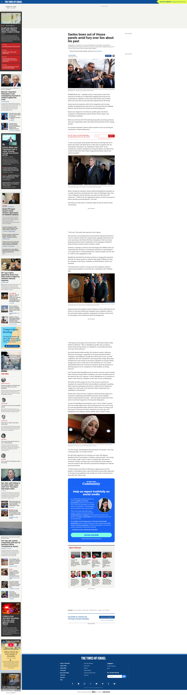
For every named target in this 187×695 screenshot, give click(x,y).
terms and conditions (88, 663)
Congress (100, 610)
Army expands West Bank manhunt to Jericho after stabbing (10, 67)
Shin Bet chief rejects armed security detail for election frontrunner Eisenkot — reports (15, 116)
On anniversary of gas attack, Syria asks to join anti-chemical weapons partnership (10, 251)
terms (110, 138)
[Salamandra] (106, 691)
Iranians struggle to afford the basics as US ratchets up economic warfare (14, 573)
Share (109, 55)
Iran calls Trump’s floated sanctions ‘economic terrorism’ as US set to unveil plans (14, 584)
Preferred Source (98, 51)
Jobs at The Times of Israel (89, 672)
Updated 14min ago (10, 25)
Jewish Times (63, 665)
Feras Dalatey (11, 206)
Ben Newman (3, 459)
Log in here (111, 620)
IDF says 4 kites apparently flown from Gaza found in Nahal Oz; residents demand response (10, 276)
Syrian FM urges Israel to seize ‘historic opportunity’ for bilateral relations (10, 212)
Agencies (5, 246)
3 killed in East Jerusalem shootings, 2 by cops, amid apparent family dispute (10, 620)
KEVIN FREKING (72, 55)
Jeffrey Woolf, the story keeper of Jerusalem (11, 654)
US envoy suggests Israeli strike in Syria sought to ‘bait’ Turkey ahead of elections (86, 562)
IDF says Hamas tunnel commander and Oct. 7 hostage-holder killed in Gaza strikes (14, 308)
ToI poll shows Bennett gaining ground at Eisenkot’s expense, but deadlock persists (14, 126)
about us (86, 668)
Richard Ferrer (4, 420)
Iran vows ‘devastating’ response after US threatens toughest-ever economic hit (14, 594)
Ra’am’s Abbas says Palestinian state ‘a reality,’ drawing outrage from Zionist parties (96, 582)
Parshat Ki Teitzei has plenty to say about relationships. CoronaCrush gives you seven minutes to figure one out (11, 410)
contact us (86, 675)
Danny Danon (3, 439)
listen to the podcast (12, 346)
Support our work (91, 535)
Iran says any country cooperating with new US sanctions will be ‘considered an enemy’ (75, 562)
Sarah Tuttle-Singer (11, 658)
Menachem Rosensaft (5, 383)
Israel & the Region (77, 610)
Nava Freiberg (11, 246)
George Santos (85, 610)
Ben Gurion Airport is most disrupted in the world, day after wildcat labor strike (15, 503)
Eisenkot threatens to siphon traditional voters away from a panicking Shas (10, 177)
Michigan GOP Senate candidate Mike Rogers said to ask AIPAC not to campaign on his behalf (85, 582)
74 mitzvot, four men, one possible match (10, 406)
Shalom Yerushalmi (6, 179)
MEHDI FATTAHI (13, 577)
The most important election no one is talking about (10, 442)
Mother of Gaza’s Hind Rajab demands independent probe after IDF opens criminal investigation (15, 319)
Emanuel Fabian (12, 231)
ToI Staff (12, 120)
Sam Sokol (18, 130)
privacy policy (87, 665)
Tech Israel (63, 670)
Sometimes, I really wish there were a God (9, 423)
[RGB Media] (94, 692)
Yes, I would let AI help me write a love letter (10, 461)
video (61, 679)
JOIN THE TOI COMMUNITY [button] (107, 617)
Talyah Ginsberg (4, 403)
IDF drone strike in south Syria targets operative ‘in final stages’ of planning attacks (10, 236)
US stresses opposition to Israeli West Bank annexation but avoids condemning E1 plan (106, 563)
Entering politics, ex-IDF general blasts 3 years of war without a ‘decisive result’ (10, 184)
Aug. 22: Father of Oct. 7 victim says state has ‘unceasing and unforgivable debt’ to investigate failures (15, 298)
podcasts (62, 677)
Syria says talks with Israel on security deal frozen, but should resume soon (9, 60)
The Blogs (62, 675)
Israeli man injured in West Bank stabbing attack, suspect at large (10, 30)
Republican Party (93, 610)
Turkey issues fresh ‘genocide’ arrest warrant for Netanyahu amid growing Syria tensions (75, 582)
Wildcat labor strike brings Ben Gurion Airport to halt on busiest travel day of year (14, 513)
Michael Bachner (5, 101)
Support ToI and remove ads (179, 1)
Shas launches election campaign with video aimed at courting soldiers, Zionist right (10, 169)
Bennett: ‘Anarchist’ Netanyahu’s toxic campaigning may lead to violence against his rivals (10, 95)
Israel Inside (63, 668)
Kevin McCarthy (106, 610)
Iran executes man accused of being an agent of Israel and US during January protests (14, 561)
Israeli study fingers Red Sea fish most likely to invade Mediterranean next (96, 563)
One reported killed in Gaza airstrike (11, 46)
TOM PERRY (4, 206)
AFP (4, 253)
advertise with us (87, 670)
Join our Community (165, 2)
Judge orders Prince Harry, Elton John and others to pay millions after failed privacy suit (107, 581)
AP (10, 324)
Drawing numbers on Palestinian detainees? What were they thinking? (10, 387)
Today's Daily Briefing (10, 330)
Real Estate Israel (64, 672)
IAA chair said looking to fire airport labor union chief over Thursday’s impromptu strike (10, 486)
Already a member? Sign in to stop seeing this (91, 538)
